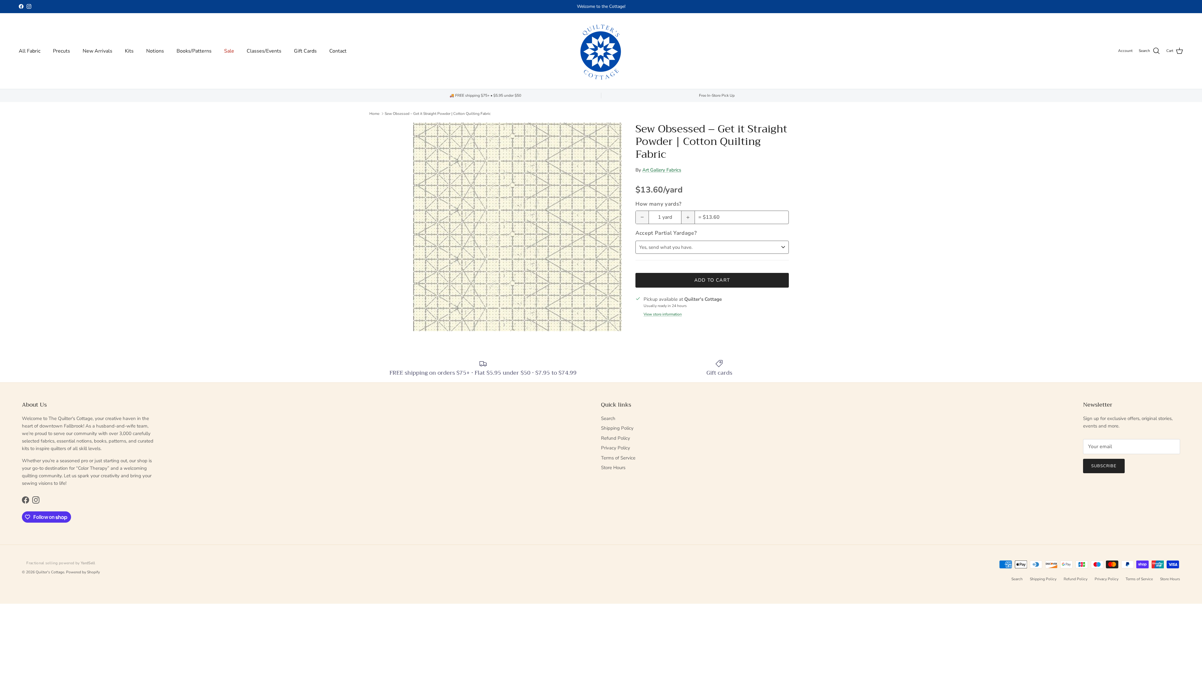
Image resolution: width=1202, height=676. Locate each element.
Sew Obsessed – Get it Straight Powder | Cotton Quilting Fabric (438, 113)
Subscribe (1104, 466)
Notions (155, 51)
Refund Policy (615, 438)
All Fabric (29, 51)
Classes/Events (264, 51)
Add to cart (712, 280)
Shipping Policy (617, 428)
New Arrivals (97, 51)
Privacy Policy (615, 448)
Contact (338, 51)
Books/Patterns (194, 51)
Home (374, 113)
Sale (229, 51)
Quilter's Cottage (50, 572)
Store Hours (613, 467)
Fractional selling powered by (60, 563)
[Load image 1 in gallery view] (517, 227)
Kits (129, 51)
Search (608, 418)
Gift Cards (305, 51)
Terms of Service (618, 458)
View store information (663, 314)
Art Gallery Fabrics (661, 170)
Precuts (61, 51)
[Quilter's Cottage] (601, 51)
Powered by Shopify (83, 572)
